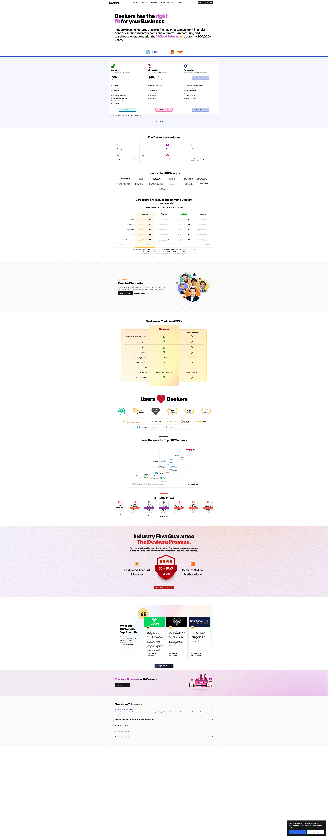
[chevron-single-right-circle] (211, 663)
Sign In (216, 3)
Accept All (297, 832)
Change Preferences (316, 832)
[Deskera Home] (114, 3)
